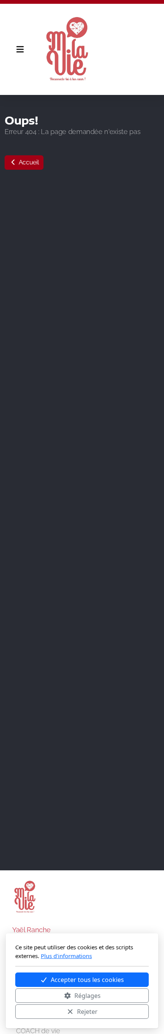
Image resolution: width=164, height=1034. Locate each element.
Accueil (28, 162)
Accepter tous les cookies (87, 980)
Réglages (87, 995)
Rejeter (87, 1011)
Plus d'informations (66, 956)
